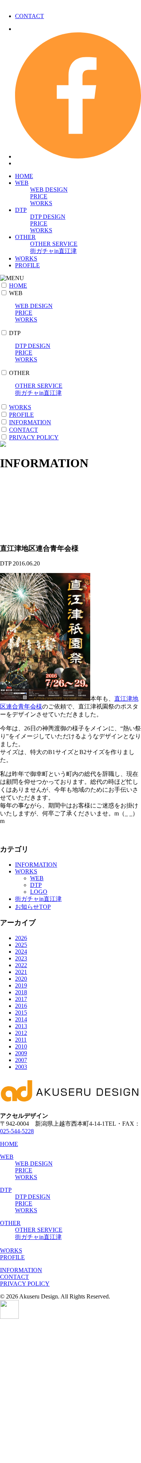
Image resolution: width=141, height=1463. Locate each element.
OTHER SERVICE (53, 244)
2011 (21, 1039)
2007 (21, 1060)
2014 (21, 1019)
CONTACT (29, 16)
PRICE (38, 196)
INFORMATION (30, 422)
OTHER (25, 237)
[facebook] (78, 156)
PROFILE (27, 265)
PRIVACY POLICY (34, 437)
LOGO (38, 891)
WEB (22, 183)
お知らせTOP (33, 907)
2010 (21, 1046)
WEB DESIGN (49, 189)
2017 (21, 999)
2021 (21, 972)
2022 (21, 965)
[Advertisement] (70, 1390)
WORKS (41, 203)
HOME (24, 176)
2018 (21, 992)
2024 (21, 951)
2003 (21, 1067)
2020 (21, 978)
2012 (21, 1033)
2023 (21, 958)
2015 (21, 1012)
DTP (21, 210)
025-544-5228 (17, 1131)
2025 (21, 945)
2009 (21, 1053)
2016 (21, 1006)
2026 (21, 938)
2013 (21, 1026)
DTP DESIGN (47, 216)
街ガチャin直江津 (53, 251)
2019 (21, 985)
